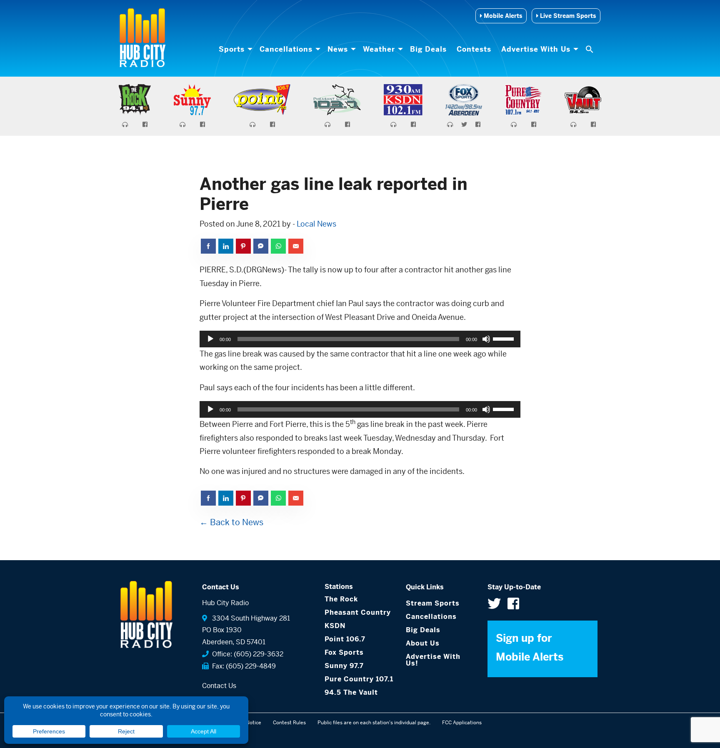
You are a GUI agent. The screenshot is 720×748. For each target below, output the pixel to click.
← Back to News (231, 522)
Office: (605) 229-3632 (246, 654)
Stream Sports (433, 603)
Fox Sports (344, 652)
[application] (360, 339)
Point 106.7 (345, 639)
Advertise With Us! (433, 660)
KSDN (335, 625)
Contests (474, 49)
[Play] (210, 339)
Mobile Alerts (502, 16)
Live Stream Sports (567, 16)
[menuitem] (234, 49)
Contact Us (219, 685)
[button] (590, 49)
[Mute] (486, 339)
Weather (379, 49)
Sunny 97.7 (344, 665)
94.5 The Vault (351, 692)
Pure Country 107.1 (359, 679)
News (338, 49)
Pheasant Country (358, 612)
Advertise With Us (535, 49)
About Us (423, 643)
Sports (232, 49)
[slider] (504, 338)
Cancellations (286, 49)
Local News (316, 224)
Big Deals (428, 49)
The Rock (341, 599)
